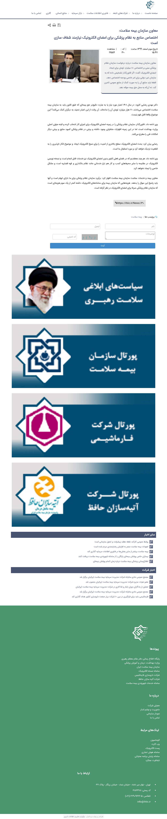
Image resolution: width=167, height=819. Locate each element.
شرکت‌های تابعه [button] (120, 13)
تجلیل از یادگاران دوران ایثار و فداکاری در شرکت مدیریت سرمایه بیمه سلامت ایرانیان (112, 587)
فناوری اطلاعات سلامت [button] (97, 13)
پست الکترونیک (152, 748)
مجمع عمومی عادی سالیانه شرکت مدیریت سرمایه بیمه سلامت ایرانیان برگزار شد (114, 577)
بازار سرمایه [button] (77, 13)
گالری (48, 13)
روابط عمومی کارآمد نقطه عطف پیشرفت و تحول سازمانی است (121, 542)
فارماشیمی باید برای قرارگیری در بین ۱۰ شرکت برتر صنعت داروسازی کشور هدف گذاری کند (110, 596)
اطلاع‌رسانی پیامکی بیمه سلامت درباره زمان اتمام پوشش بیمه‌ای (120, 561)
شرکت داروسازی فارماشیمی (147, 675)
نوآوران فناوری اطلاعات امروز (74, 816)
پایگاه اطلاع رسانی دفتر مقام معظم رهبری (140, 659)
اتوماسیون (155, 740)
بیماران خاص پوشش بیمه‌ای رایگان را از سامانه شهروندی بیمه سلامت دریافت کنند (113, 556)
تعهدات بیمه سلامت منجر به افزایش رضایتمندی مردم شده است (121, 546)
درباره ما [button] (136, 13)
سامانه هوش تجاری (151, 752)
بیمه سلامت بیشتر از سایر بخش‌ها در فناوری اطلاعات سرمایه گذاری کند (117, 551)
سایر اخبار (149, 535)
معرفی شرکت (154, 705)
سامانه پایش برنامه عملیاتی (147, 756)
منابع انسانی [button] (61, 13)
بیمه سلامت (136, 217)
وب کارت (156, 744)
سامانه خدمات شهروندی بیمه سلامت (143, 683)
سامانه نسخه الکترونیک (149, 671)
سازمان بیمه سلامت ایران (148, 667)
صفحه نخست (151, 13)
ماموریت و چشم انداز (150, 710)
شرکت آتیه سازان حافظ (149, 679)
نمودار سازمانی (153, 714)
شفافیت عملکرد (152, 760)
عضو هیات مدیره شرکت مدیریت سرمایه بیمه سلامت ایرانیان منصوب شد (117, 582)
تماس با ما (36, 13)
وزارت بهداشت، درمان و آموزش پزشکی (142, 663)
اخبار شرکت (148, 570)
